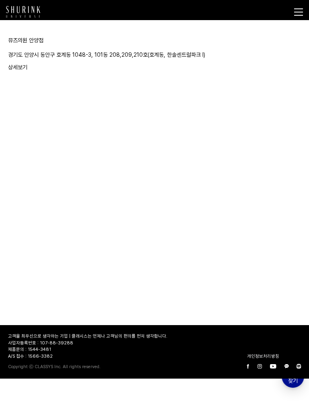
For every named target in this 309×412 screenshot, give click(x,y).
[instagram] (259, 367)
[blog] (299, 367)
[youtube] (273, 367)
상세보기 (17, 67)
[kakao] (286, 367)
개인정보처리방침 (263, 356)
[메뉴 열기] (298, 12)
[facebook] (248, 367)
